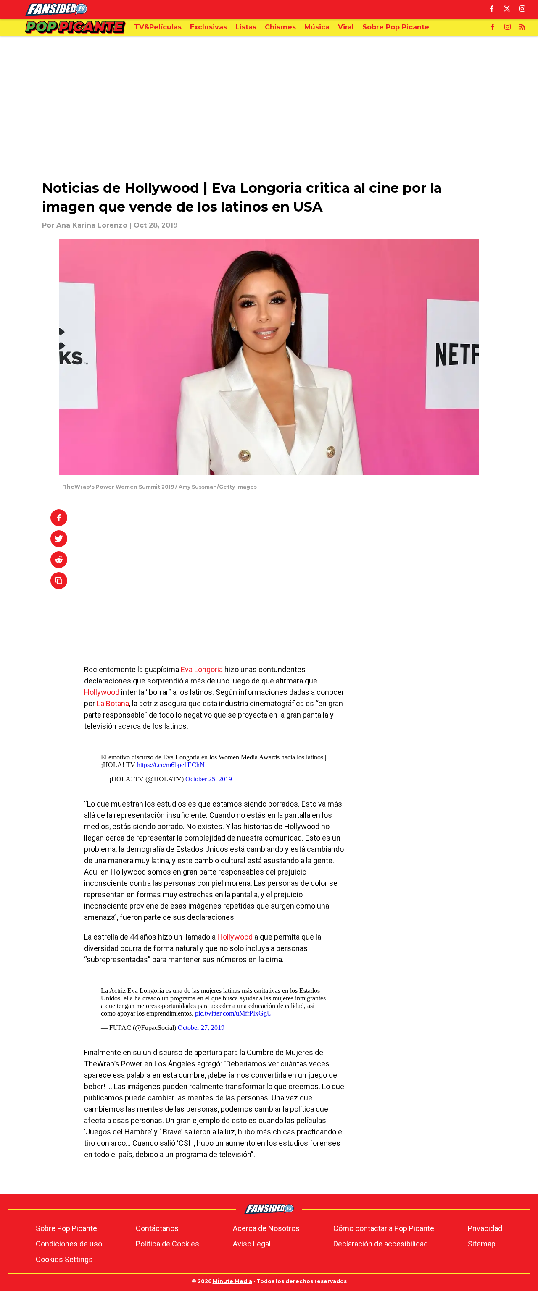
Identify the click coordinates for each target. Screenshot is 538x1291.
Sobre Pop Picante (66, 1228)
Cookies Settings (64, 1259)
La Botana (113, 703)
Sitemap (482, 1243)
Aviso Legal (252, 1243)
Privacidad (485, 1228)
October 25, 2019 (208, 779)
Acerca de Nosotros (266, 1228)
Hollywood (101, 692)
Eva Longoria (202, 669)
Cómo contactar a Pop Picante (383, 1228)
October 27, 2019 (201, 1027)
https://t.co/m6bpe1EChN (171, 764)
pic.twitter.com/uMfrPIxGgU (233, 1013)
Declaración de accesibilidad (380, 1243)
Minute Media (232, 1281)
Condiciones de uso (69, 1243)
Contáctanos (157, 1228)
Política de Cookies (167, 1243)
